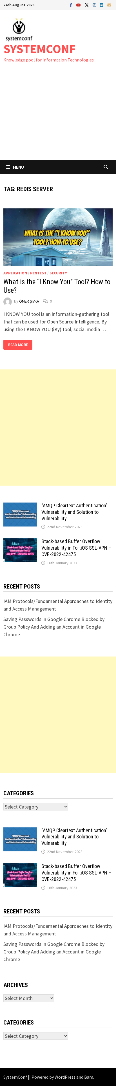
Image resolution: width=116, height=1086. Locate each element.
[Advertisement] (58, 117)
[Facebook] (71, 4)
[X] (87, 4)
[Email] (109, 4)
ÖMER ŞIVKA (29, 301)
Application (15, 273)
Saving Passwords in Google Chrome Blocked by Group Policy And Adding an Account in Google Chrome (53, 627)
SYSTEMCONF (39, 48)
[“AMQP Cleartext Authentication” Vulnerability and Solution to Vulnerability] (20, 506)
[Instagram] (95, 4)
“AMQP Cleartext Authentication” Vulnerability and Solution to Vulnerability (74, 512)
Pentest (38, 273)
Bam (88, 1077)
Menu (18, 167)
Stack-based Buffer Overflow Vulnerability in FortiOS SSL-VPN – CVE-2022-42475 (76, 547)
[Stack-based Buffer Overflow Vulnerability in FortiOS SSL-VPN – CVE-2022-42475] (20, 542)
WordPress (65, 1077)
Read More (18, 345)
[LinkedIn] (102, 4)
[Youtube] (79, 4)
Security (58, 273)
